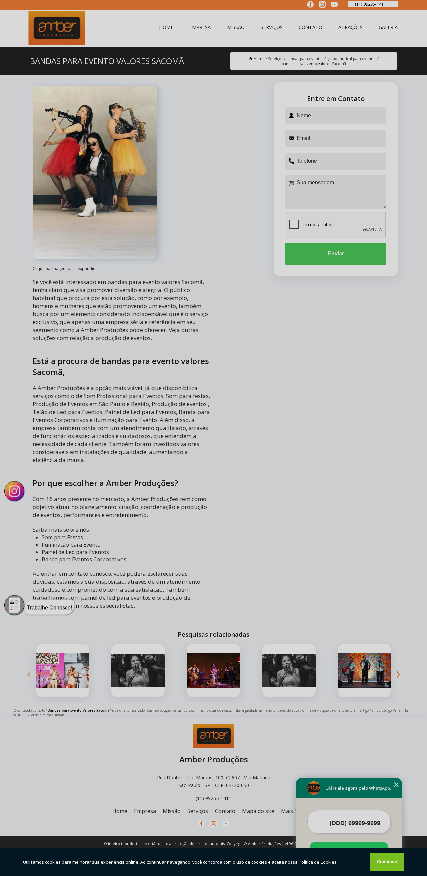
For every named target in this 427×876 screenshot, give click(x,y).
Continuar (387, 861)
